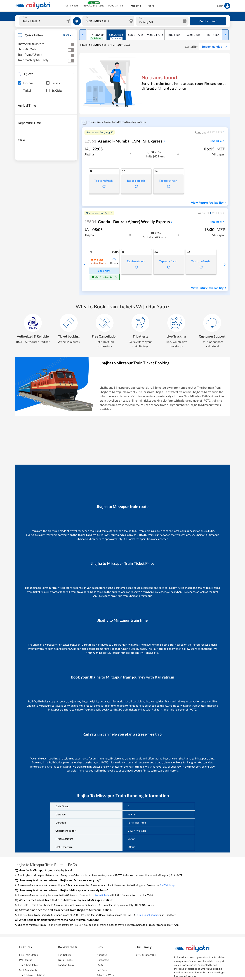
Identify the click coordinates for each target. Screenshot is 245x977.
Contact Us (103, 959)
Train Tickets (70, 5)
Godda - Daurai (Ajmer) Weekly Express (127, 221)
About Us (102, 954)
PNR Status (25, 959)
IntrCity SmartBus (93, 5)
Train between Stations (32, 974)
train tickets (102, 895)
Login (220, 5)
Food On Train (116, 5)
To (87, 17)
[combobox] (46, 21)
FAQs (100, 964)
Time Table (215, 140)
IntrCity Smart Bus (145, 954)
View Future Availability (207, 202)
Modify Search (208, 21)
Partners (102, 969)
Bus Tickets (64, 954)
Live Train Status (28, 954)
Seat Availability (28, 969)
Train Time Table (28, 964)
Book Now (104, 270)
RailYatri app (167, 885)
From (25, 17)
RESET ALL (68, 35)
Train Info (135, 5)
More (151, 5)
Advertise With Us (107, 974)
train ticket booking (148, 914)
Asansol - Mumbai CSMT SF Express (123, 141)
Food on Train (66, 964)
